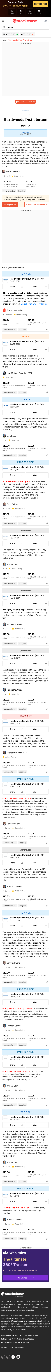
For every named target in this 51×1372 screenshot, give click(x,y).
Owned (7, 176)
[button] (25, 171)
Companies (6, 1335)
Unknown (8, 315)
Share (12, 286)
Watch (36, 286)
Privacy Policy (7, 1342)
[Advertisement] (25, 70)
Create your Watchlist (35, 204)
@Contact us (28, 1339)
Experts (15, 1335)
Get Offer (40, 4)
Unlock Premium (28, 304)
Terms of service (22, 1342)
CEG (26, 34)
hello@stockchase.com (16, 1329)
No (6, 440)
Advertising (17, 1339)
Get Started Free (24, 1278)
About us (23, 1335)
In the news (6, 1339)
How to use (33, 1335)
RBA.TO (9, 34)
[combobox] (25, 27)
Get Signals (9, 204)
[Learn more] (47, 329)
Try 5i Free (42, 304)
